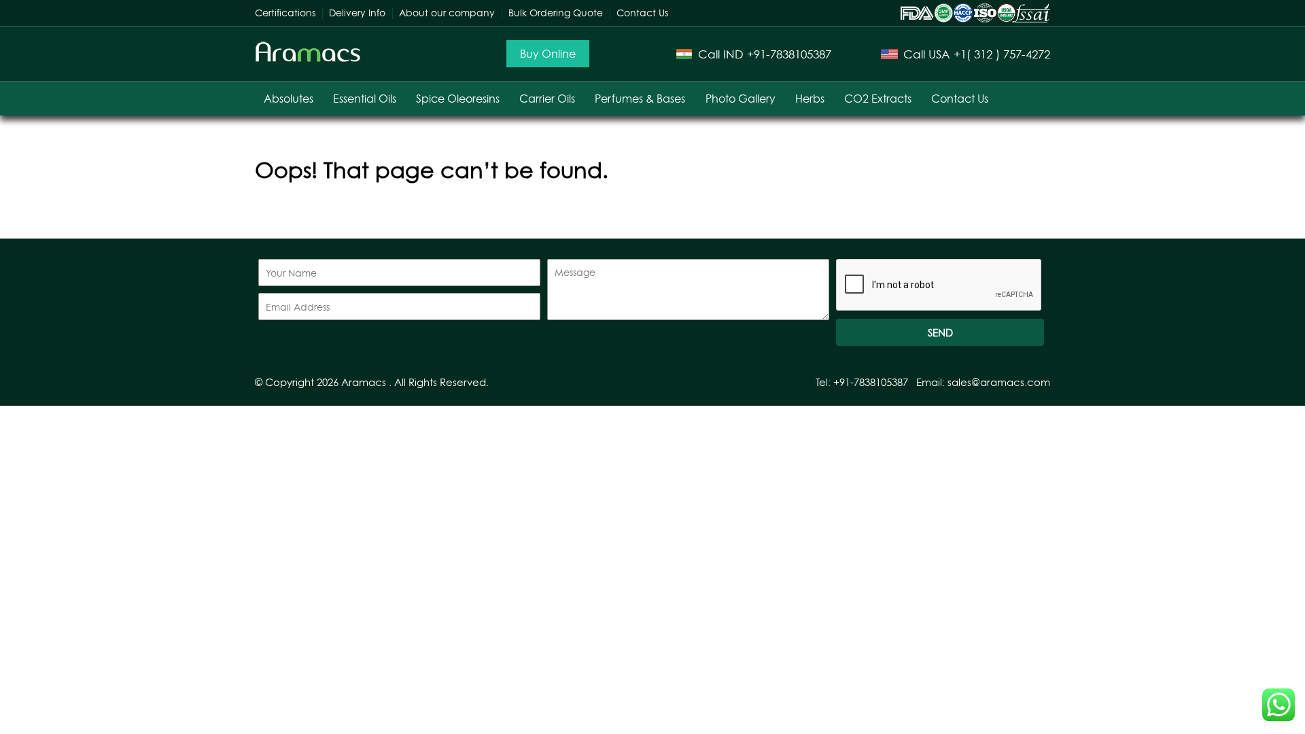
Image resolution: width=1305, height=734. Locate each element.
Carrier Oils (547, 98)
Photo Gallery (741, 98)
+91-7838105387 (789, 54)
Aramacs (363, 382)
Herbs (809, 98)
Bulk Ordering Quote (555, 12)
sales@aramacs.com (998, 382)
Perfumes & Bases (640, 98)
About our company (447, 12)
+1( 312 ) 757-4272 (1002, 54)
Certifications (285, 12)
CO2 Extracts (877, 98)
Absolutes (288, 98)
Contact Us (642, 12)
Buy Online (548, 53)
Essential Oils (364, 98)
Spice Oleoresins (458, 98)
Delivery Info (357, 12)
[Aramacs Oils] (308, 59)
